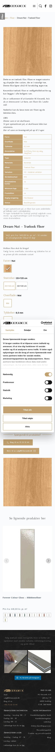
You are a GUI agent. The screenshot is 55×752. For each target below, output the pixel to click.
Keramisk (27, 163)
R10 (25, 177)
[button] (34, 6)
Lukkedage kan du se (14, 726)
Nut (25, 137)
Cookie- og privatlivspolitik (39, 733)
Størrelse (9, 278)
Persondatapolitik (44, 730)
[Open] (15, 661)
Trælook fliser (29, 167)
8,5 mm (27, 146)
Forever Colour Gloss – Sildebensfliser (22, 597)
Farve (7, 261)
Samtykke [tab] (10, 330)
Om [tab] (45, 330)
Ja (25, 182)
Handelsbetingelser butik (40, 715)
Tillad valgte (27, 418)
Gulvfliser (27, 151)
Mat (25, 142)
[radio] (8, 268)
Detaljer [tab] (27, 330)
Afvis (27, 427)
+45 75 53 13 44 (11, 705)
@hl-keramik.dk (13, 698)
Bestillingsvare (29, 203)
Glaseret (27, 158)
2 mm (26, 188)
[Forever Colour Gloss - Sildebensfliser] (27, 559)
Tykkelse (9, 312)
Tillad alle (27, 410)
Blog (49, 737)
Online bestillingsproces (41, 726)
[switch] (48, 382)
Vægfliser (27, 153)
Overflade (10, 295)
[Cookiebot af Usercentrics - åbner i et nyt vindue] (41, 323)
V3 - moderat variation (33, 172)
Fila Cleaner (28, 198)
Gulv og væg (37, 151)
